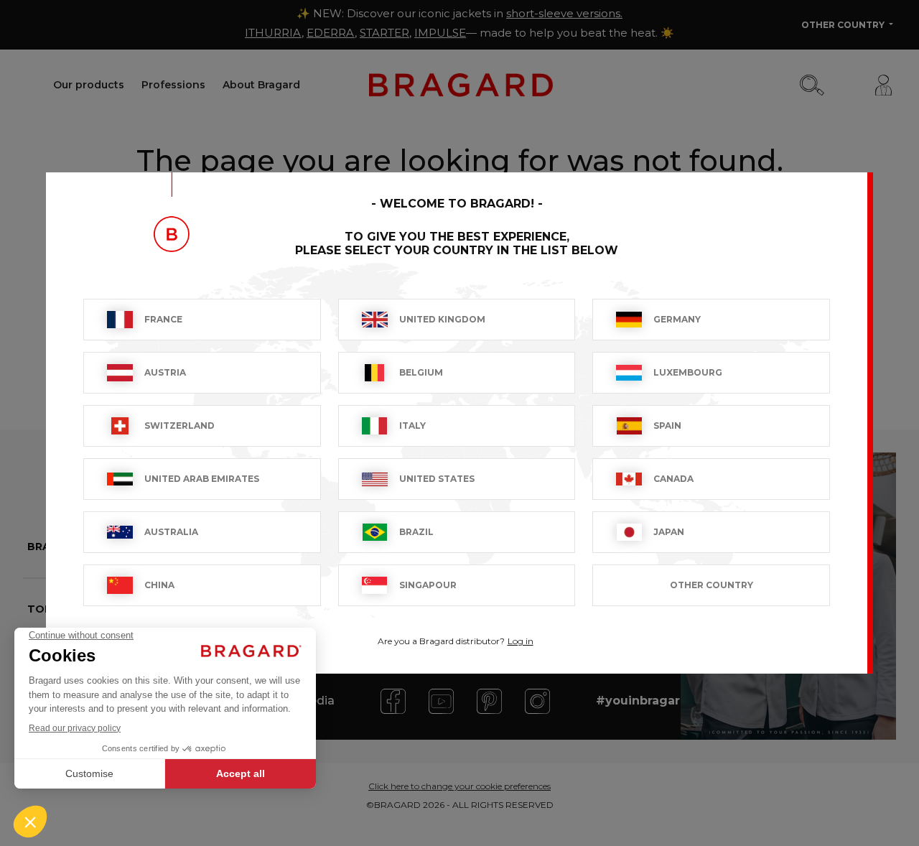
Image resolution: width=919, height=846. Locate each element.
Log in (520, 641)
